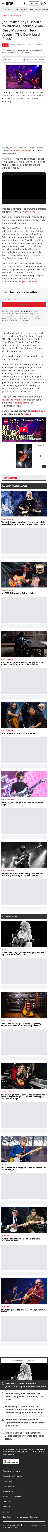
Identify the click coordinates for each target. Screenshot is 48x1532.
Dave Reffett (16, 45)
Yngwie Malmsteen (28, 281)
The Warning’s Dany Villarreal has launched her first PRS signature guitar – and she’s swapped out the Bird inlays (25, 1409)
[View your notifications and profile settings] (24, 3)
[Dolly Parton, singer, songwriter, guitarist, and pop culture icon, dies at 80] (24, 1376)
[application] (24, 187)
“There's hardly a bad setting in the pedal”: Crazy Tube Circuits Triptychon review (24, 1396)
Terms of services (30, 311)
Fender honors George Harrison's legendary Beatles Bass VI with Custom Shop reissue (24, 1423)
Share (8, 59)
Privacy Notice (33, 314)
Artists (5, 16)
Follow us (29, 59)
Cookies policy (8, 1486)
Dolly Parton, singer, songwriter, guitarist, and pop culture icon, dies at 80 (25, 1385)
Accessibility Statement (12, 1496)
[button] (2, 3)
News (5, 45)
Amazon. (18, 399)
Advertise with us (9, 1491)
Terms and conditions (11, 1471)
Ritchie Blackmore (22, 150)
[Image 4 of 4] (40, 456)
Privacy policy (8, 1481)
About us (6, 1507)
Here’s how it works (22, 52)
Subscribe (34, 3)
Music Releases (15, 16)
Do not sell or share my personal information (20, 1517)
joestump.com (20, 402)
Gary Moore (29, 211)
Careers (6, 1512)
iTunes (5, 399)
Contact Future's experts (12, 1476)
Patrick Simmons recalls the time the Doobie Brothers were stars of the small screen (25, 1436)
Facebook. (26, 413)
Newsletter (41, 59)
